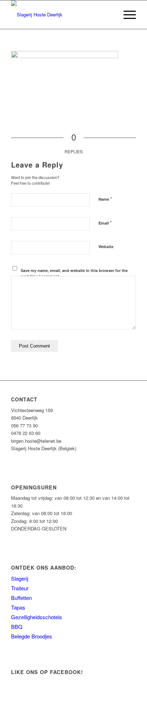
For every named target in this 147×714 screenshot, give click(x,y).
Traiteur (20, 588)
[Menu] (126, 14)
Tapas (18, 607)
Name (105, 198)
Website (105, 246)
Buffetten (21, 597)
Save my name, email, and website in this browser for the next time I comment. (74, 273)
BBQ (16, 626)
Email (105, 222)
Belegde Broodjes (31, 636)
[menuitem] (126, 14)
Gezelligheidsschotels (36, 617)
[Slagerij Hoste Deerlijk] (61, 14)
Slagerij (19, 578)
